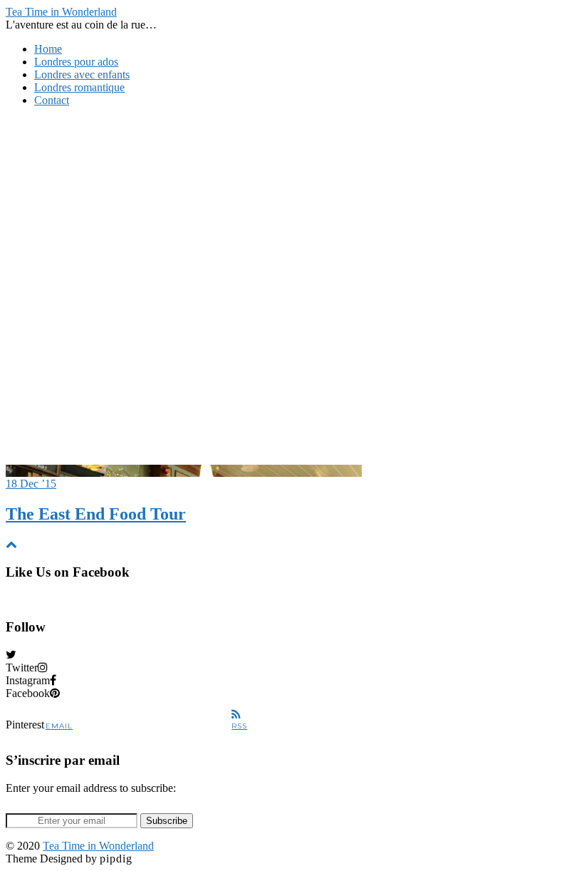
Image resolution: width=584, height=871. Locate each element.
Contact (51, 100)
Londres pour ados (76, 62)
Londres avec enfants (82, 74)
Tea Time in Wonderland (61, 12)
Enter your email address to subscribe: (91, 788)
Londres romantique (79, 87)
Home (48, 49)
